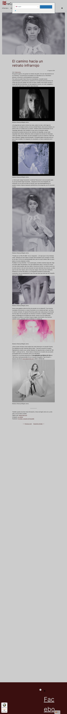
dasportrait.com (23, 415)
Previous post (28, 424)
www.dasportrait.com (28, 358)
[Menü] (6, 703)
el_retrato (20, 417)
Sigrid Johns (18, 72)
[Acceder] (62, 8)
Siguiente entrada (37, 424)
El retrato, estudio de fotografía (26, 418)
